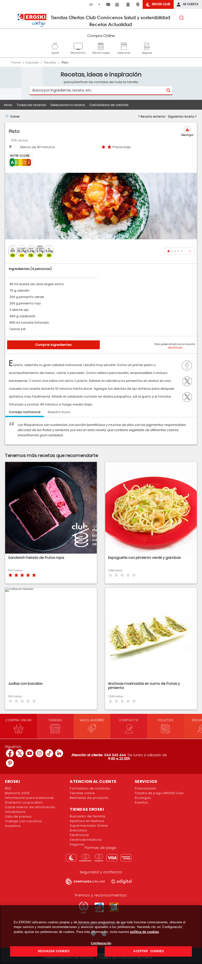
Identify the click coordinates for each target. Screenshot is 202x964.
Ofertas (76, 17)
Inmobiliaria (15, 811)
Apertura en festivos (87, 821)
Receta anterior (153, 116)
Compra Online (101, 35)
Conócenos (110, 17)
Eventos (141, 802)
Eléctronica (79, 835)
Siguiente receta (181, 116)
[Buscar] (168, 90)
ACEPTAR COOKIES (148, 951)
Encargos (143, 797)
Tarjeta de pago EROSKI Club (159, 793)
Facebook (188, 365)
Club (91, 17)
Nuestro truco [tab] (59, 412)
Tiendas (59, 17)
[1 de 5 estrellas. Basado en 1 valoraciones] (179, 250)
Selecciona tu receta (67, 105)
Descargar (187, 135)
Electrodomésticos (86, 839)
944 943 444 (115, 755)
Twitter (188, 380)
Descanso (124, 45)
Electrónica (78, 45)
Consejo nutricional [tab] (24, 412)
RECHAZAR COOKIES (54, 951)
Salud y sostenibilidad (147, 17)
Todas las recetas (31, 105)
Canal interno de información (30, 807)
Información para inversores (29, 797)
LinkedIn (188, 396)
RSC (8, 788)
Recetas (98, 24)
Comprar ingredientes (53, 344)
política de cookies (144, 932)
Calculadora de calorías (109, 105)
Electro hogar (101, 45)
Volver (15, 116)
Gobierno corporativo (24, 802)
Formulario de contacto (90, 788)
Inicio (8, 105)
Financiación (145, 788)
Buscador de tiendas (88, 816)
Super (55, 45)
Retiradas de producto (89, 797)
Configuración (101, 943)
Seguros (147, 45)
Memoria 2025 (17, 793)
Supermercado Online (89, 825)
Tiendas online (82, 793)
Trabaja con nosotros (23, 821)
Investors (13, 826)
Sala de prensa (18, 816)
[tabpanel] (101, 433)
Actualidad (120, 24)
